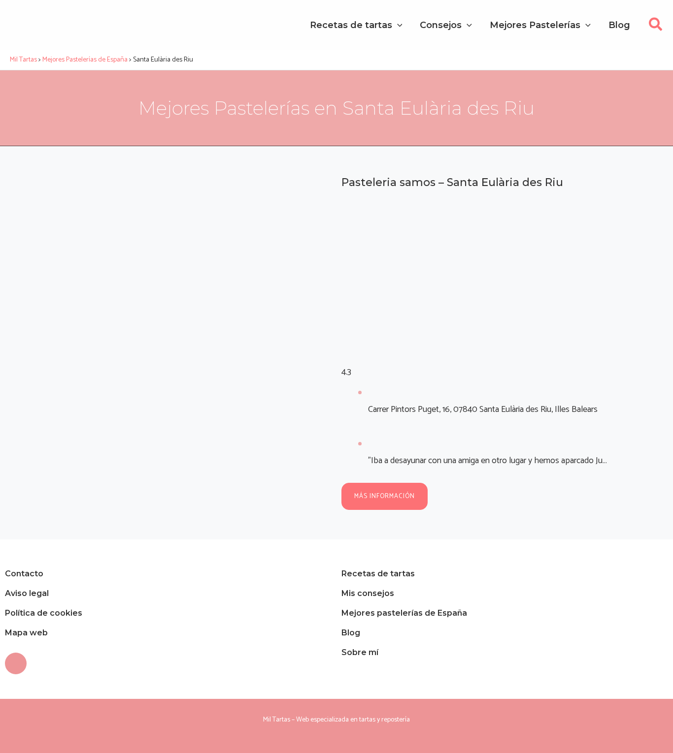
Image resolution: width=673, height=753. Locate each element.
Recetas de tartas (378, 573)
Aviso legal (27, 593)
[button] (656, 27)
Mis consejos (367, 593)
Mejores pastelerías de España (404, 613)
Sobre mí (359, 652)
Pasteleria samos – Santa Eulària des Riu (452, 182)
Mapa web (26, 632)
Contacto (24, 573)
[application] (397, 25)
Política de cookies (43, 613)
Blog (350, 632)
